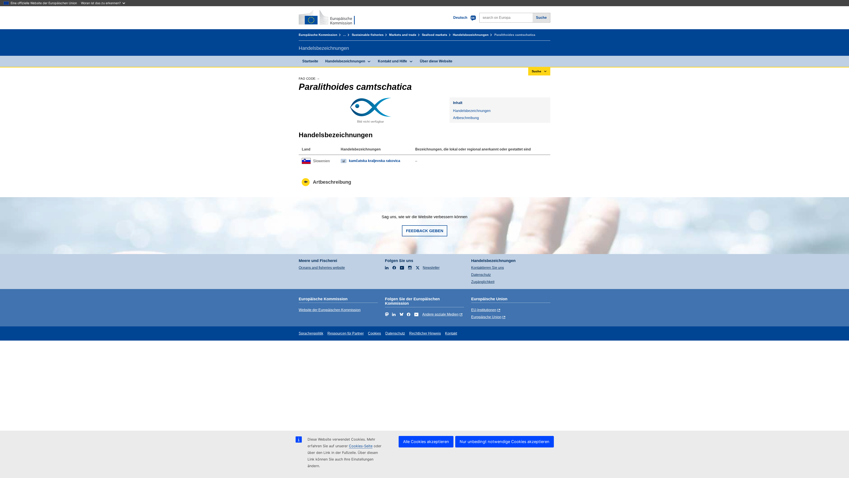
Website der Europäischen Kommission (330, 310)
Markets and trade (402, 35)
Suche (541, 17)
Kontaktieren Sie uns (487, 268)
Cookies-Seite (361, 446)
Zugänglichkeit (482, 282)
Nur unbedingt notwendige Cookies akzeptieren (504, 441)
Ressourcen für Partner (345, 333)
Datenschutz (481, 275)
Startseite (310, 61)
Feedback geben (424, 231)
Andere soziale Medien (440, 314)
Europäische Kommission (318, 35)
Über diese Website (436, 61)
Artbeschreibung (466, 118)
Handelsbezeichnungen (471, 35)
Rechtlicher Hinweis (425, 333)
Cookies (374, 333)
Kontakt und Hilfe (392, 61)
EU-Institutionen (483, 310)
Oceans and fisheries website (322, 268)
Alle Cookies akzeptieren (426, 441)
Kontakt (451, 333)
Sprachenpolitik (311, 333)
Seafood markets (434, 35)
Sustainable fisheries (368, 35)
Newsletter (431, 268)
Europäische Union (486, 317)
